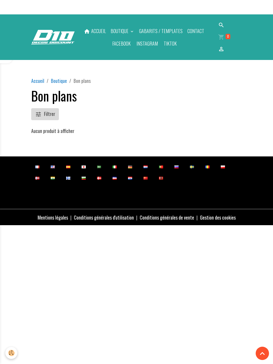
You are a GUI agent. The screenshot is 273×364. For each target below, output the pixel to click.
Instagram (146, 43)
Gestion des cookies (218, 217)
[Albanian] (161, 177)
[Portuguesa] (161, 166)
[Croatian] (130, 177)
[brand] (53, 37)
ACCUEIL (98, 30)
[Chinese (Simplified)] (145, 177)
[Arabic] (99, 166)
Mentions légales (53, 217)
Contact (195, 30)
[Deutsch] (130, 166)
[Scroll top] (262, 353)
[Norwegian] (37, 177)
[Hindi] (53, 177)
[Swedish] (192, 166)
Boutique (120, 30)
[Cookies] (11, 353)
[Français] (37, 166)
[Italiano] (115, 166)
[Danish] (99, 177)
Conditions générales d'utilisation (104, 217)
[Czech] (115, 177)
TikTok (170, 43)
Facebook (121, 43)
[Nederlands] (145, 166)
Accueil (37, 80)
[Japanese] (84, 166)
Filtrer (49, 113)
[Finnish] (68, 177)
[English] (53, 166)
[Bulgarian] (84, 177)
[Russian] (176, 166)
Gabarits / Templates (161, 30)
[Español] (68, 166)
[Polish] (223, 166)
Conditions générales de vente (167, 217)
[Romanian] (207, 166)
